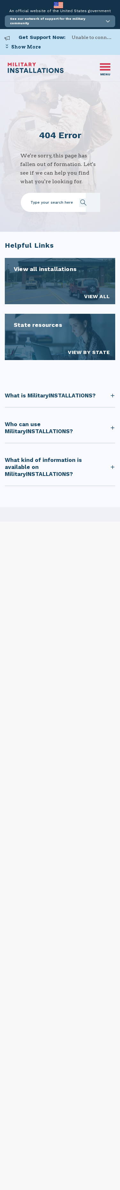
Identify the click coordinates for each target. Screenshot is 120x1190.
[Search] (86, 202)
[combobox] (66, 202)
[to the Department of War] (58, 5)
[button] (60, 21)
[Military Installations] (36, 71)
